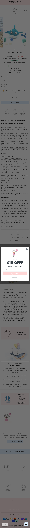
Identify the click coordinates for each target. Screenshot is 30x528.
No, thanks (14, 277)
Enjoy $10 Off (15, 273)
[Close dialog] (27, 249)
